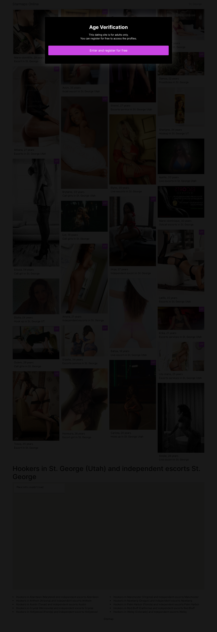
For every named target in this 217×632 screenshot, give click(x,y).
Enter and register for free (108, 50)
